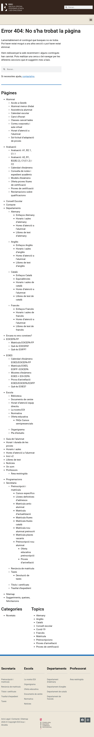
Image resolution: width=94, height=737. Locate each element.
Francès (15, 305)
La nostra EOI (18, 409)
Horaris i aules (13, 449)
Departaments (13, 208)
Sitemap (10, 594)
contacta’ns (28, 76)
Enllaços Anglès (24, 245)
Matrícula (41, 636)
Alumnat (10, 99)
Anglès (14, 241)
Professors (12, 470)
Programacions (14, 479)
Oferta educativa (19, 416)
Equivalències (23, 278)
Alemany (15, 211)
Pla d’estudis (17, 433)
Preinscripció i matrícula (7, 680)
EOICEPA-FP (12, 339)
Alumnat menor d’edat (22, 106)
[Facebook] (82, 720)
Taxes (14, 571)
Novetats (10, 615)
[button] (91, 20)
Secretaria (11, 483)
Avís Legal (5, 719)
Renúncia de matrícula (22, 568)
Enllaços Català (24, 275)
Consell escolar (44, 626)
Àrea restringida (19, 473)
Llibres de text (13, 459)
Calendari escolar (20, 113)
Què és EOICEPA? (20, 346)
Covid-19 (40, 629)
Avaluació (11, 146)
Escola (9, 392)
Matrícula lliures (24, 517)
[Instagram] (87, 720)
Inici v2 (10, 456)
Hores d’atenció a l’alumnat (20, 452)
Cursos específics (25, 493)
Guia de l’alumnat (15, 439)
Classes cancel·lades (22, 120)
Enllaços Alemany (25, 215)
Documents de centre (22, 399)
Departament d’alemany (52, 680)
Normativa (16, 413)
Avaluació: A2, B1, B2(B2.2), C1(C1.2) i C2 (21, 161)
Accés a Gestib (19, 102)
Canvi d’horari (18, 116)
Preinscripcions (44, 639)
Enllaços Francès (25, 309)
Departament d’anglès (56, 687)
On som (10, 466)
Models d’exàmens (21, 178)
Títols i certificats (20, 584)
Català (14, 272)
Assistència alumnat (21, 109)
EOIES (9, 355)
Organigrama (17, 429)
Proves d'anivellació (46, 643)
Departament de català (57, 691)
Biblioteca (16, 396)
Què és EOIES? (18, 386)
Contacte (10, 204)
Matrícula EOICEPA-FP (22, 342)
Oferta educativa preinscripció (27, 552)
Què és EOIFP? (18, 349)
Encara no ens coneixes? (19, 335)
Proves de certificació (22, 188)
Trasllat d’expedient (21, 588)
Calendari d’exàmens (22, 167)
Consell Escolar (14, 201)
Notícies (10, 463)
